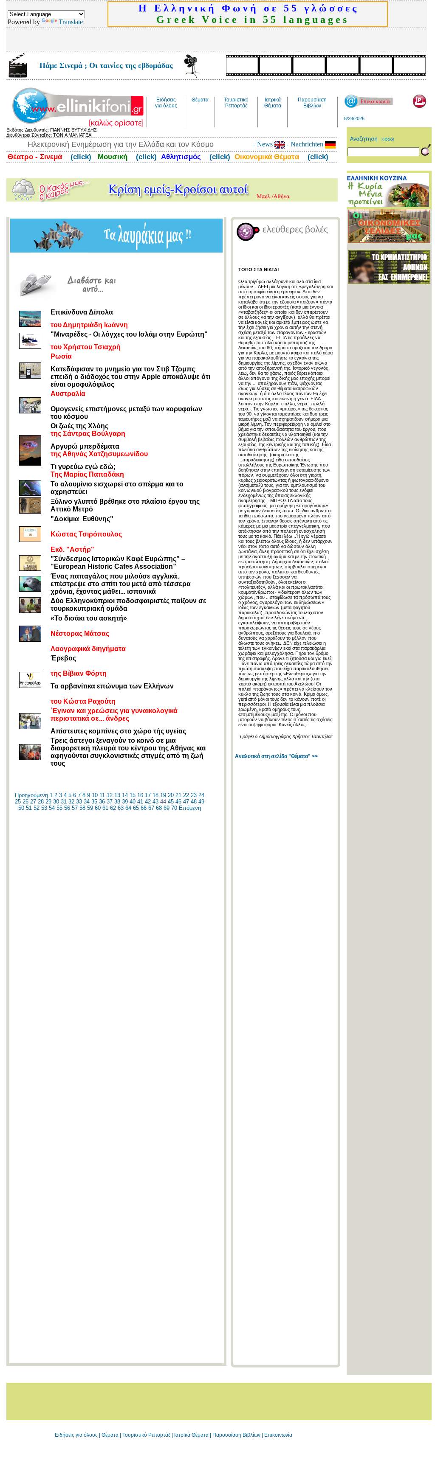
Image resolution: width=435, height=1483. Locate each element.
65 (136, 808)
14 (125, 795)
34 (87, 801)
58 (82, 808)
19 (163, 795)
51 (29, 808)
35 (94, 801)
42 (148, 801)
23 (194, 795)
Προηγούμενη (31, 795)
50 (21, 808)
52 (37, 808)
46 (178, 801)
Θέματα (110, 1435)
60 (98, 808)
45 (171, 801)
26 (25, 801)
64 (128, 808)
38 (117, 801)
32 (71, 801)
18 (155, 795)
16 (140, 795)
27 (33, 801)
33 (79, 801)
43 (155, 801)
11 (102, 795)
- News (263, 144)
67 (151, 808)
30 (56, 801)
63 (121, 808)
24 (201, 795)
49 (201, 801)
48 (194, 801)
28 (41, 801)
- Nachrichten (305, 144)
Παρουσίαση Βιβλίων (237, 1435)
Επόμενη (190, 808)
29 (48, 801)
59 (90, 808)
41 (140, 801)
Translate (71, 21)
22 (186, 795)
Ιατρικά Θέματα (191, 1435)
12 (110, 795)
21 (178, 795)
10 (95, 795)
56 (67, 808)
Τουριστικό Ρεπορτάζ (147, 1435)
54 (52, 808)
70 (174, 808)
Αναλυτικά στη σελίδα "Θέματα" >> (276, 756)
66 (144, 808)
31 (64, 801)
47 (186, 801)
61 (105, 808)
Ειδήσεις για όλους (76, 1435)
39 (125, 801)
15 (133, 795)
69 (166, 808)
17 (148, 795)
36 (102, 801)
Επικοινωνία (278, 1435)
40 (133, 801)
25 (18, 801)
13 (117, 795)
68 (159, 808)
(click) (79, 157)
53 (44, 808)
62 (113, 808)
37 (110, 801)
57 (75, 808)
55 (59, 808)
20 (171, 795)
